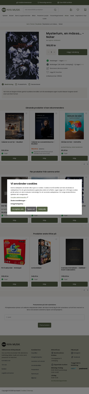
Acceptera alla (18, 209)
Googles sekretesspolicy (19, 197)
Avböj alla (42, 209)
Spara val (31, 209)
